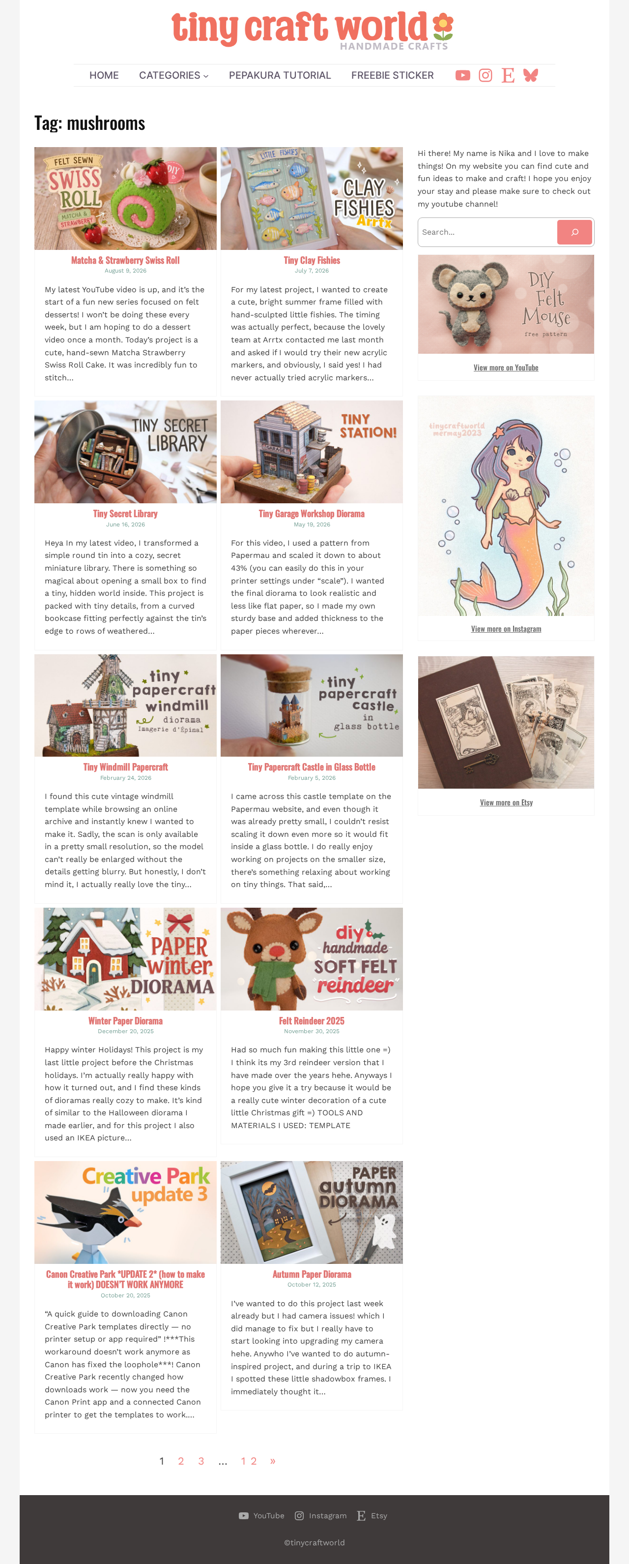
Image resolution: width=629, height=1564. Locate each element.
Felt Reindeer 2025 (311, 1020)
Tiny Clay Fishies (312, 260)
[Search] (574, 232)
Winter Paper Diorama (125, 1020)
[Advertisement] (506, 899)
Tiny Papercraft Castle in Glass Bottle (311, 767)
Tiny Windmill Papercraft (126, 767)
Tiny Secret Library (125, 513)
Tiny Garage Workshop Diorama (312, 513)
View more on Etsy (506, 802)
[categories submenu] (206, 75)
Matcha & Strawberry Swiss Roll (125, 260)
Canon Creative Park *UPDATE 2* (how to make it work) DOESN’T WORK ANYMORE (125, 1279)
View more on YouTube (506, 367)
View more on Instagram (506, 628)
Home (104, 75)
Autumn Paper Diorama (312, 1274)
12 (251, 1461)
